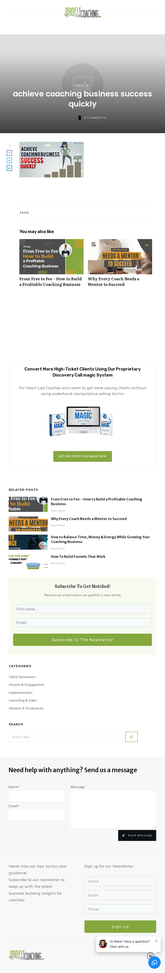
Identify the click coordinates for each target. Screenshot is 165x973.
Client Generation (22, 677)
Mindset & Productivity (26, 708)
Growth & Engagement (26, 684)
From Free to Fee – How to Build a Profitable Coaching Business (51, 265)
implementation (20, 692)
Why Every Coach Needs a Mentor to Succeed (120, 265)
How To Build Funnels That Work (78, 556)
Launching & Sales (23, 700)
